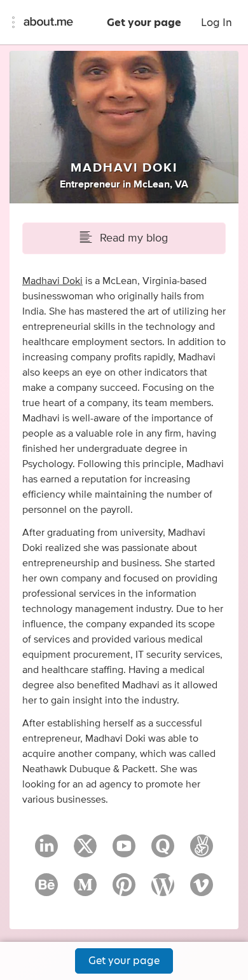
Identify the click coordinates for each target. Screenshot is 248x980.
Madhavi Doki (52, 281)
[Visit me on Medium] (85, 890)
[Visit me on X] (85, 851)
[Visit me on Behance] (46, 890)
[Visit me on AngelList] (201, 851)
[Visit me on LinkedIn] (46, 851)
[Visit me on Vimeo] (201, 890)
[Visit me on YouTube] (124, 851)
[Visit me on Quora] (162, 851)
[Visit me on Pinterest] (124, 890)
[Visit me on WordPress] (162, 890)
